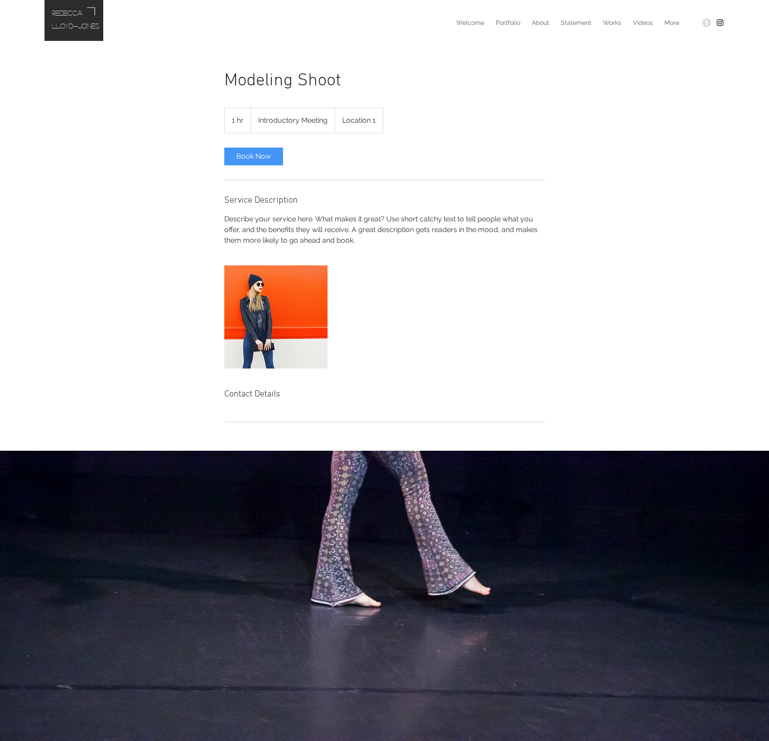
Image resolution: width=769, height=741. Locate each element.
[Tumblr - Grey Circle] (706, 22)
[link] (253, 156)
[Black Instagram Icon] (720, 22)
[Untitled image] (276, 316)
